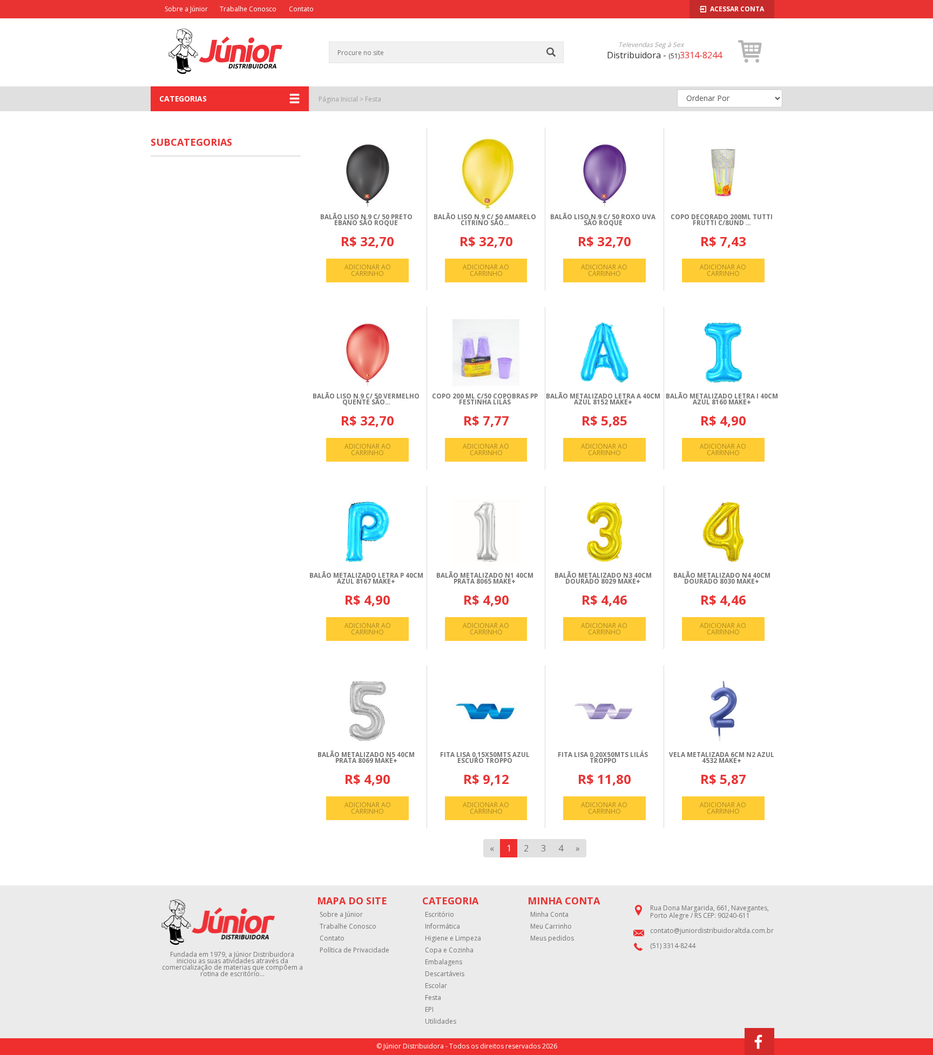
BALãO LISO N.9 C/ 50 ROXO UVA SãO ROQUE (602, 220)
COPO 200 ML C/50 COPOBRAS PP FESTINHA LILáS (485, 399)
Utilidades (440, 1021)
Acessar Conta (737, 8)
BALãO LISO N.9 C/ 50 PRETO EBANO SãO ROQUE (366, 220)
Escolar (436, 986)
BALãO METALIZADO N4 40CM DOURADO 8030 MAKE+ (721, 578)
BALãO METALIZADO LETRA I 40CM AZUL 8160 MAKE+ (722, 399)
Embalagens (443, 962)
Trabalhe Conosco (248, 8)
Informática (442, 926)
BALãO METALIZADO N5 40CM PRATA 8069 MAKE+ (366, 757)
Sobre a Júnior (186, 8)
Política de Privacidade (354, 950)
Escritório (439, 914)
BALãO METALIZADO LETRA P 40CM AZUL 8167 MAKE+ (366, 578)
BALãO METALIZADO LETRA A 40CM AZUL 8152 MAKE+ (603, 399)
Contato (301, 8)
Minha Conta (549, 914)
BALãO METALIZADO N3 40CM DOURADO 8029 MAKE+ (603, 578)
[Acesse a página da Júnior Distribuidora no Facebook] (759, 1041)
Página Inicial (338, 99)
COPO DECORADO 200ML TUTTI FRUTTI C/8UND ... (722, 220)
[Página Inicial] (225, 80)
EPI (429, 1009)
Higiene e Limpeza (453, 938)
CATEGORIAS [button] (183, 98)
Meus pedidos (552, 938)
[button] (750, 51)
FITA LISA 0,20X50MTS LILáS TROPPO (603, 757)
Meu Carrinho (551, 926)
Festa (373, 99)
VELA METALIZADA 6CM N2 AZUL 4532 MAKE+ (721, 757)
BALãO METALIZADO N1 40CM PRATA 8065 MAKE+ (484, 578)
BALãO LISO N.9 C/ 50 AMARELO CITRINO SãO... (485, 220)
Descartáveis (444, 974)
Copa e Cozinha (449, 950)
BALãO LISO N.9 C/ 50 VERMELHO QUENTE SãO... (366, 399)
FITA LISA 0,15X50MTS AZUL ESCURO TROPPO (485, 757)
